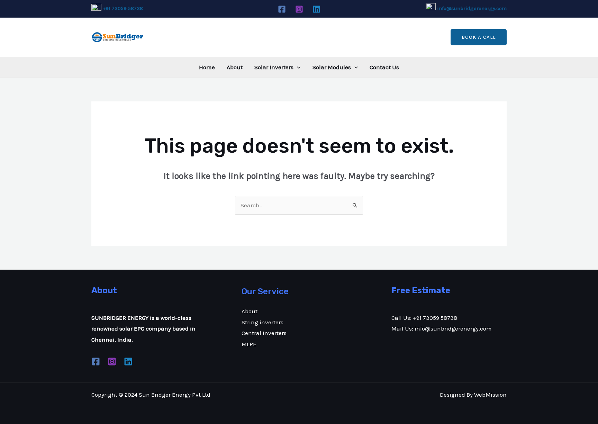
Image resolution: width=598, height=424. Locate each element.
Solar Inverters (273, 67)
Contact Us (384, 67)
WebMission (490, 394)
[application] (296, 67)
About (235, 67)
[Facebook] (282, 9)
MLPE (249, 344)
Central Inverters (264, 333)
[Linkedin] (316, 9)
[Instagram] (299, 9)
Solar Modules (331, 67)
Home (207, 67)
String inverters (262, 322)
